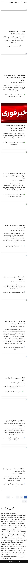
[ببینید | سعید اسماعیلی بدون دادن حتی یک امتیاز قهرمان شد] (14, 309)
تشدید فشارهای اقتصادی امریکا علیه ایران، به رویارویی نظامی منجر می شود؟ (14, 176)
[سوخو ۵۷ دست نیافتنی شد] (14, 19)
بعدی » (24, 501)
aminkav (22, 33)
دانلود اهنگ (7, 531)
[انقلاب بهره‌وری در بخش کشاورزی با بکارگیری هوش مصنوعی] (14, 113)
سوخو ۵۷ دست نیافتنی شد (17, 31)
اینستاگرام (4, 534)
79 (8, 497)
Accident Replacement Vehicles (10, 556)
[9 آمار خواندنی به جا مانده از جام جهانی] (14, 365)
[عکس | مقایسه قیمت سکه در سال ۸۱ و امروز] (14, 264)
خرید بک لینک (4, 515)
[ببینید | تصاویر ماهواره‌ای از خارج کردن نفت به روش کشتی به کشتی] (14, 408)
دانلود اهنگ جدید (21, 515)
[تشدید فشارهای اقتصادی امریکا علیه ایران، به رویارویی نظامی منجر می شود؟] (14, 161)
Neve (19, 561)
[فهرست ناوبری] (2, 2)
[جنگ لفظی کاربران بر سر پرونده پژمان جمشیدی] (14, 213)
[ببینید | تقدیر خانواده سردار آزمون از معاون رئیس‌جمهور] (14, 456)
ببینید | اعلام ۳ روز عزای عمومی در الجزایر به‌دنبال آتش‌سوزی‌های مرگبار (14, 77)
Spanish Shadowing (19, 536)
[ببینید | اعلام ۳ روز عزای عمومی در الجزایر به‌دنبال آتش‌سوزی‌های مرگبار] (14, 63)
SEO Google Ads (6, 558)
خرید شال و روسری (11, 529)
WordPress (10, 561)
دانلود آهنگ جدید (14, 521)
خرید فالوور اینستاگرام (16, 525)
